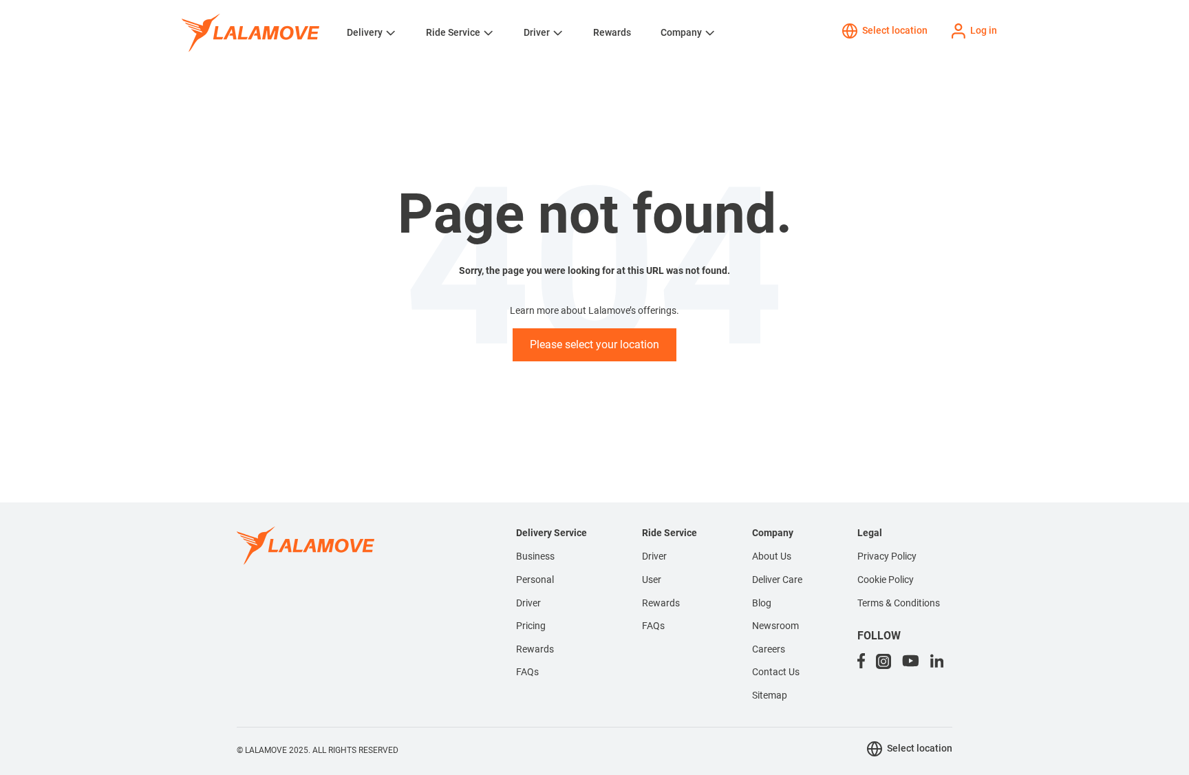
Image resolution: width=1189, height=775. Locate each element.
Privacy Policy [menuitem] (887, 556)
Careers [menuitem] (768, 649)
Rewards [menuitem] (535, 649)
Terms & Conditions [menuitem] (898, 602)
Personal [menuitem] (535, 579)
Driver (537, 32)
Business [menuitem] (535, 556)
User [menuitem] (651, 579)
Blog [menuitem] (761, 602)
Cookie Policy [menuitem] (885, 579)
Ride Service (453, 32)
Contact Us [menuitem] (776, 671)
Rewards (612, 32)
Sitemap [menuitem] (769, 695)
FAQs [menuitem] (527, 671)
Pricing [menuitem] (531, 625)
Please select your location (594, 344)
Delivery (365, 32)
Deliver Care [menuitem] (777, 579)
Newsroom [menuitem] (775, 625)
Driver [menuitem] (528, 602)
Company (681, 32)
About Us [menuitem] (771, 556)
